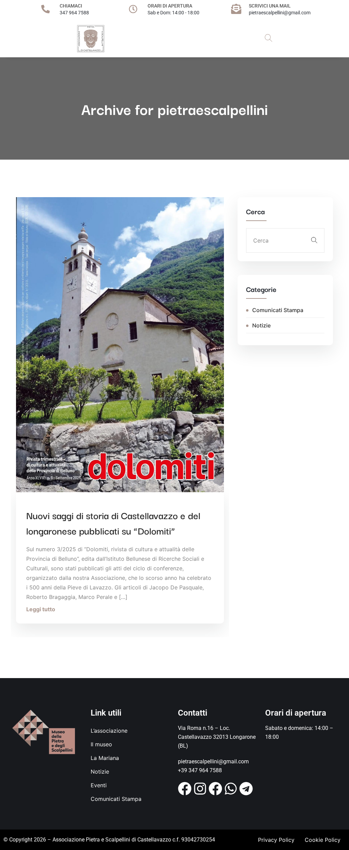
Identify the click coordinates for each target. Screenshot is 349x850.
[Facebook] (185, 788)
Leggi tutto (40, 609)
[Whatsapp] (231, 788)
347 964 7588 (74, 12)
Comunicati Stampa (277, 310)
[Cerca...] (268, 38)
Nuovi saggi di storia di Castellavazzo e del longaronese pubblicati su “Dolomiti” (113, 523)
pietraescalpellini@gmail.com (279, 12)
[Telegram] (246, 788)
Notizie (261, 325)
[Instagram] (200, 788)
